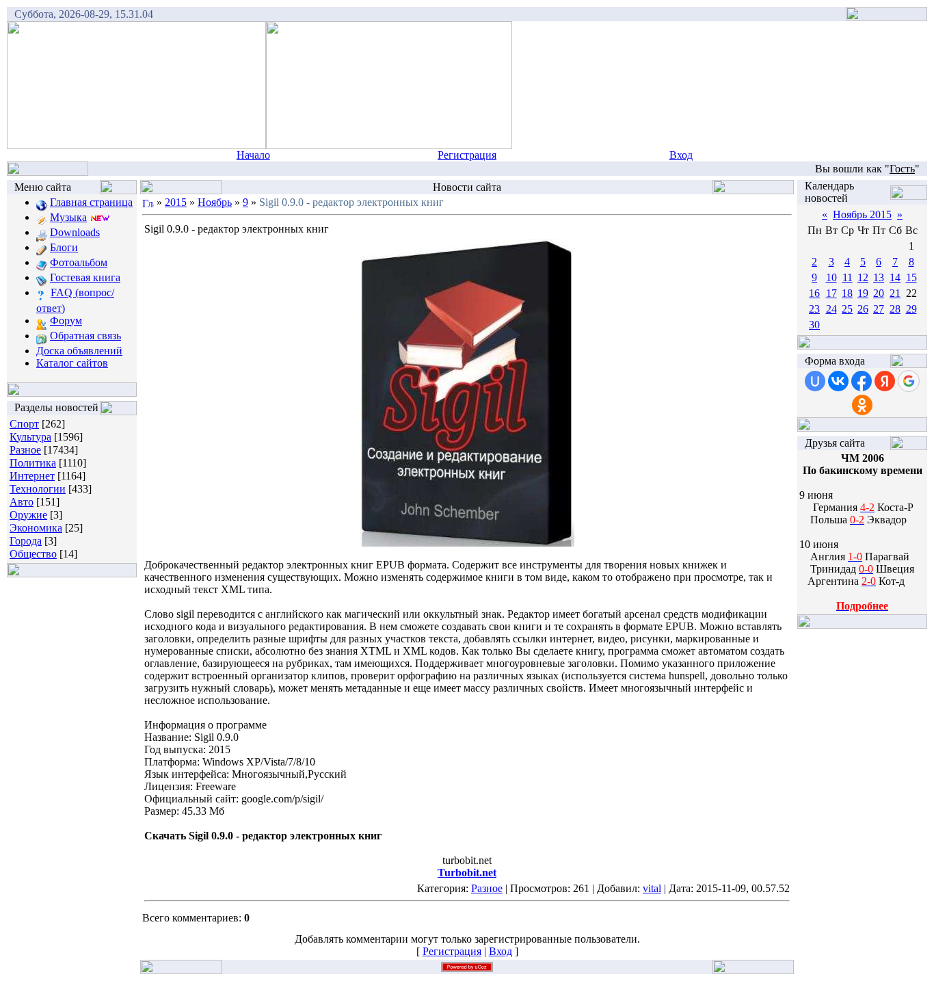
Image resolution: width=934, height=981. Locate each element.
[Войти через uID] (815, 381)
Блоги (64, 247)
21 (895, 293)
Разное (25, 450)
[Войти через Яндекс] (885, 381)
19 (862, 293)
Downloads (75, 232)
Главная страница (91, 202)
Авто (22, 502)
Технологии (38, 489)
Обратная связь (85, 335)
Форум (66, 320)
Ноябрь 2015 (862, 214)
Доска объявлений (79, 350)
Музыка (68, 217)
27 (878, 309)
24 (831, 309)
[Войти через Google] (909, 381)
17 (831, 293)
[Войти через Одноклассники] (862, 405)
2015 (176, 202)
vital (652, 888)
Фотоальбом (78, 262)
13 (878, 277)
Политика (33, 463)
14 (895, 277)
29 (911, 309)
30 (814, 324)
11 (847, 277)
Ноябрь (215, 202)
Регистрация (467, 155)
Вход (681, 155)
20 (878, 293)
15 (911, 277)
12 (862, 277)
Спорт (24, 424)
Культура (30, 437)
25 (847, 309)
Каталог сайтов (72, 363)
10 (831, 277)
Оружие (28, 515)
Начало (253, 155)
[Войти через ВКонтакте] (838, 381)
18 (847, 293)
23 (814, 309)
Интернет (32, 476)
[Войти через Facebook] (861, 381)
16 (814, 293)
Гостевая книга (85, 277)
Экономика (36, 528)
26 (862, 309)
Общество (33, 554)
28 (895, 309)
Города (26, 541)
